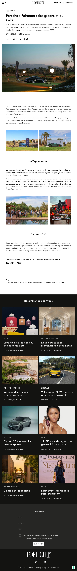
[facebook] (10, 40)
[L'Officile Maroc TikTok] (41, 562)
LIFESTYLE (10, 11)
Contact (30, 567)
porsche (9, 282)
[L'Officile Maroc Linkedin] (45, 562)
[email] (7, 40)
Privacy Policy (47, 539)
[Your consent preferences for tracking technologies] (73, 567)
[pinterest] (14, 40)
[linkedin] (17, 40)
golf (63, 282)
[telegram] (26, 40)
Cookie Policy (53, 567)
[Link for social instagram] (36, 563)
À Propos (21, 567)
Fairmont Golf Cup (52, 282)
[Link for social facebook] (32, 563)
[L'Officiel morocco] (38, 2)
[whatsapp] (23, 40)
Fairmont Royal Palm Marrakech (28, 282)
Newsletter (58, 3)
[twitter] (20, 40)
